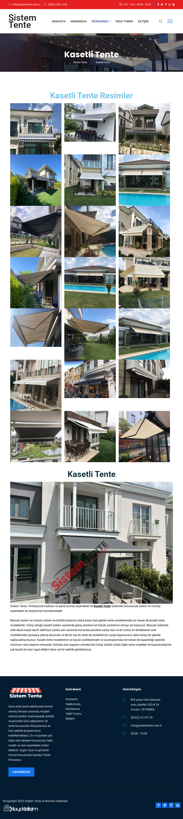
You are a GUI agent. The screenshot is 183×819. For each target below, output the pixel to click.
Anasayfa (59, 21)
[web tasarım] (20, 808)
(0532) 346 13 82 (57, 4)
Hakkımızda (78, 21)
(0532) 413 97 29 (142, 717)
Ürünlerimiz (100, 21)
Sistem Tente (22, 21)
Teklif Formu (124, 21)
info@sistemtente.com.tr (26, 4)
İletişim (143, 21)
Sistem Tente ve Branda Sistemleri (46, 801)
